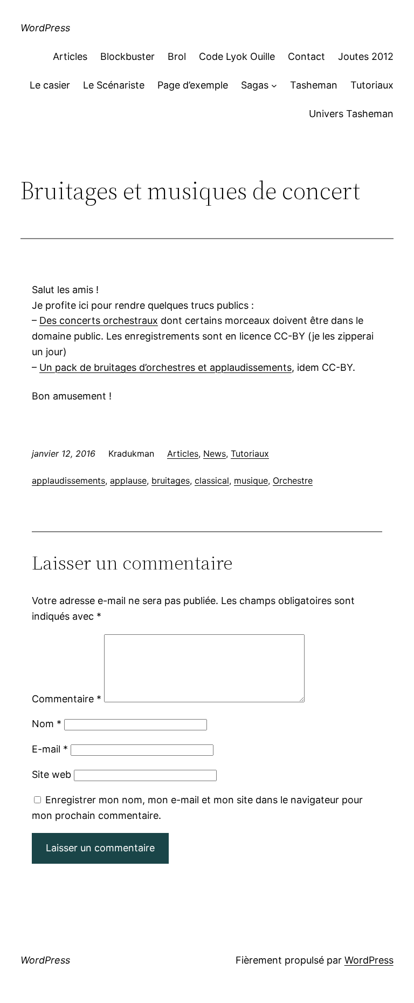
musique (251, 480)
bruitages (170, 480)
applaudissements (68, 480)
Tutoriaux (372, 85)
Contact (306, 56)
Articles (70, 56)
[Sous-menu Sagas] (274, 86)
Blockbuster (127, 56)
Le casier (50, 85)
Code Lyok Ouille (237, 56)
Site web (51, 774)
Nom (46, 723)
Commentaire (66, 698)
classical (212, 480)
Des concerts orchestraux (98, 320)
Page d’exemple (192, 85)
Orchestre (293, 480)
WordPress (45, 27)
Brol (177, 56)
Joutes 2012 (366, 56)
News (214, 453)
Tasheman (313, 85)
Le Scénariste (113, 85)
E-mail (50, 749)
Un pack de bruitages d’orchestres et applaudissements (165, 367)
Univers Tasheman (351, 113)
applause (128, 480)
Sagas (254, 85)
